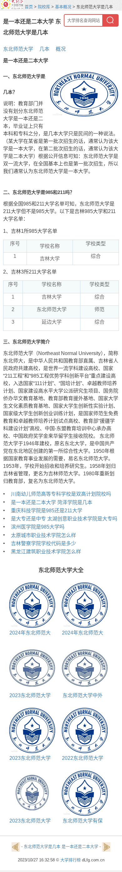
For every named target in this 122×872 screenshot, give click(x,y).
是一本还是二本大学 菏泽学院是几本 (51, 502)
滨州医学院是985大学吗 (37, 527)
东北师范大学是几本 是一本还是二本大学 (61, 846)
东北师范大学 (18, 49)
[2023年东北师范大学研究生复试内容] (30, 793)
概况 (61, 49)
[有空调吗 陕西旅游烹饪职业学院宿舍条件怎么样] (106, 846)
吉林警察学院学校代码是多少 (43, 543)
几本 (44, 49)
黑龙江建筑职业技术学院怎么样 (46, 551)
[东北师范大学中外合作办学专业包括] (82, 667)
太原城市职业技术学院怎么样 (43, 535)
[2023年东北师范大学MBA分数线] (30, 730)
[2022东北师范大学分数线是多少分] (82, 730)
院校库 (44, 6)
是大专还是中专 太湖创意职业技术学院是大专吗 (64, 518)
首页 (29, 6)
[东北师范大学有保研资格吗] (82, 793)
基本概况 (63, 6)
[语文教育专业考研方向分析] (16, 846)
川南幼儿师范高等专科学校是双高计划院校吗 (61, 494)
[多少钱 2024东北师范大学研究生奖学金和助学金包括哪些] (30, 605)
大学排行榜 (70, 860)
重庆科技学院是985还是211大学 (46, 510)
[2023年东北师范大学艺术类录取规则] (30, 667)
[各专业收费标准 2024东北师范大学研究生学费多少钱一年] (82, 605)
